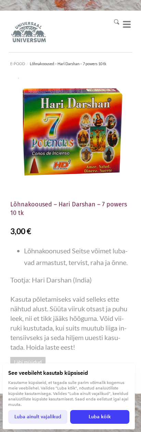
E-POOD (17, 63)
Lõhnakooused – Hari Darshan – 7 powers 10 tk (68, 63)
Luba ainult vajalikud (37, 417)
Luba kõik (100, 417)
